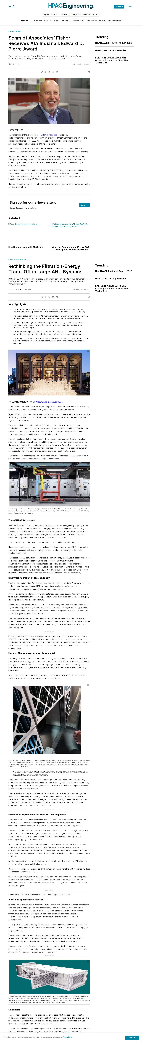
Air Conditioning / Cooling (73, 20)
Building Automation (96, 20)
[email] (57, 72)
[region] (71, 1037)
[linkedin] (45, 72)
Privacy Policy (67, 1037)
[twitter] (49, 72)
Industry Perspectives (17, 259)
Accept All (131, 1037)
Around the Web (14, 31)
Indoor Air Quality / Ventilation (44, 20)
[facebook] (42, 72)
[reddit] (53, 72)
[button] (10, 6)
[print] (89, 72)
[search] (13, 6)
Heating (24, 20)
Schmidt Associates (50, 135)
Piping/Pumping (114, 20)
